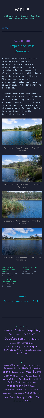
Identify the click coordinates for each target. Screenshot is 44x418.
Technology (9, 349)
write (22, 9)
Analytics (8, 330)
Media (11, 382)
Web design (17, 397)
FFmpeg (14, 372)
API (11, 365)
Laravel (7, 379)
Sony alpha (12, 393)
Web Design (22, 353)
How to (30, 371)
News (32, 343)
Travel (20, 350)
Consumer (15, 334)
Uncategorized (33, 350)
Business (20, 330)
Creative (22, 297)
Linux (15, 379)
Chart (38, 365)
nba (23, 382)
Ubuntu (21, 393)
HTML (39, 372)
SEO (29, 347)
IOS (17, 376)
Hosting (21, 372)
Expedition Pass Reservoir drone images (8, 269)
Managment (13, 343)
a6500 (6, 365)
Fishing (36, 301)
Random (24, 347)
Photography (13, 346)
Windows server (18, 401)
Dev (19, 368)
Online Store (31, 382)
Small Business (30, 390)
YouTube (28, 401)
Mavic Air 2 (35, 379)
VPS (34, 393)
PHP (26, 385)
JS (27, 376)
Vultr (39, 393)
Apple (19, 365)
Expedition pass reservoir (17, 301)
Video (28, 393)
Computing (33, 330)
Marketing (23, 343)
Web (7, 397)
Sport (35, 346)
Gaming (35, 339)
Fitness (28, 339)
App (15, 365)
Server (19, 389)
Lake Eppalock (34, 376)
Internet (9, 375)
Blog (24, 365)
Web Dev (32, 397)
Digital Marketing (31, 368)
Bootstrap (31, 365)
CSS (15, 368)
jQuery (22, 376)
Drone (6, 371)
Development (15, 339)
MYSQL (18, 382)
